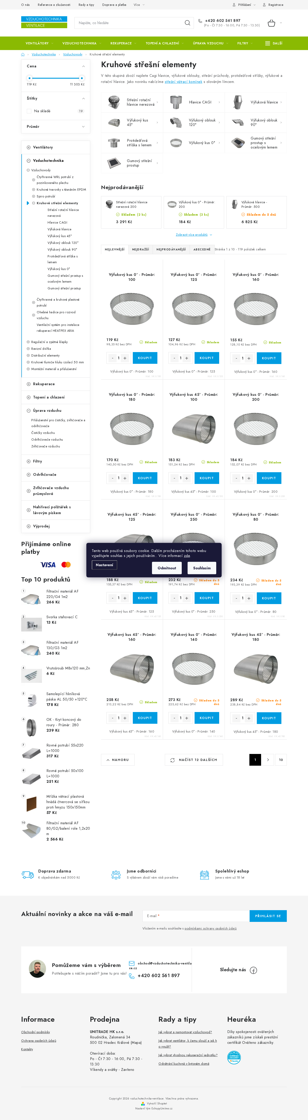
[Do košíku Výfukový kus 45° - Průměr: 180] (269, 718)
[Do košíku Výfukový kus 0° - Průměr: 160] (269, 358)
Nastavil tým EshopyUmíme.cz (154, 1108)
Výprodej (41, 526)
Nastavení (104, 564)
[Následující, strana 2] (268, 760)
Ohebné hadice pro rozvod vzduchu (56, 315)
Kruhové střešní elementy (57, 203)
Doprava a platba (114, 4)
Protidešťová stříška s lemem (63, 259)
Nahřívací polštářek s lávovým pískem (52, 509)
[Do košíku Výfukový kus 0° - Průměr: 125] (207, 358)
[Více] (274, 43)
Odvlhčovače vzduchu (47, 439)
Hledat (187, 23)
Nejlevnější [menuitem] (115, 249)
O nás (25, 4)
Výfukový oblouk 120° (63, 242)
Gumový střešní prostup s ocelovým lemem (65, 278)
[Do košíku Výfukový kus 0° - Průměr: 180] (145, 478)
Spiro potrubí (46, 196)
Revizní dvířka (41, 348)
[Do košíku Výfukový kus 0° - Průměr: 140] (207, 718)
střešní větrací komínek (183, 81)
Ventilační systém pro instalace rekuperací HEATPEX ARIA (58, 328)
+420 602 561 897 (222, 20)
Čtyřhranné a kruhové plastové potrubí (58, 302)
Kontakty (27, 1049)
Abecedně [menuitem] (202, 249)
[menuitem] (39, 43)
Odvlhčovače (45, 474)
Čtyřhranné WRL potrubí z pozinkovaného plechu (55, 180)
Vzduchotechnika (48, 160)
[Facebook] (253, 970)
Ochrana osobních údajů (38, 1040)
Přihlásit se (268, 916)
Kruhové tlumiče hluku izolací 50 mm (57, 362)
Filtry (37, 461)
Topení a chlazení (49, 397)
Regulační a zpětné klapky (49, 342)
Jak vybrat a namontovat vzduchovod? (185, 1032)
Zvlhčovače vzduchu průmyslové (51, 490)
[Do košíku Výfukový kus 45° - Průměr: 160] (145, 718)
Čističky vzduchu (43, 433)
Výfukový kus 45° (59, 236)
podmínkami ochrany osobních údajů (211, 928)
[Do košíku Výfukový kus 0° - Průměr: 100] (145, 358)
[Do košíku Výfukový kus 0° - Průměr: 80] (269, 598)
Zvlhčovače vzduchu (45, 446)
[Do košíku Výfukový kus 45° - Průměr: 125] (145, 598)
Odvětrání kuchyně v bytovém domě (184, 1063)
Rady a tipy (86, 4)
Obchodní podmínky (35, 1032)
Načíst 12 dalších (197, 760)
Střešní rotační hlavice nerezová (63, 213)
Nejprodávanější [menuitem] (171, 249)
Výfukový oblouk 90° (62, 249)
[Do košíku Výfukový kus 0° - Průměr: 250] (207, 598)
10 (281, 760)
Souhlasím (202, 567)
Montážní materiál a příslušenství (54, 369)
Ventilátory (43, 147)
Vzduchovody (41, 170)
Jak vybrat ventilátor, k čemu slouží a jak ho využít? (188, 1043)
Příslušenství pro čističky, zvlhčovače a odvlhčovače (58, 423)
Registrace (276, 4)
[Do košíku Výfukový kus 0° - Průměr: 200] (269, 478)
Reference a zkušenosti (54, 4)
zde (187, 555)
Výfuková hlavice (59, 229)
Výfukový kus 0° (59, 269)
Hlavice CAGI (57, 222)
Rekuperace (44, 384)
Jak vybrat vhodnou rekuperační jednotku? (188, 1055)
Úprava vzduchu (47, 410)
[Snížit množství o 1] (112, 358)
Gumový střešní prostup (64, 288)
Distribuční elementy (45, 355)
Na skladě (58, 111)
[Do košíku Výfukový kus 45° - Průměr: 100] (207, 478)
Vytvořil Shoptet (157, 1104)
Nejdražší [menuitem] (140, 249)
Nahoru (120, 760)
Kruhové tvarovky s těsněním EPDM (61, 189)
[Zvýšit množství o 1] (125, 358)
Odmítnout (167, 567)
